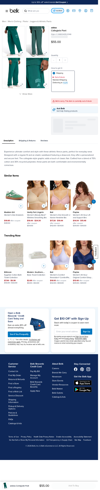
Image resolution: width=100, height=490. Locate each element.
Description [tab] (9, 142)
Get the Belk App (79, 445)
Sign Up (84, 397)
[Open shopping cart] (89, 10)
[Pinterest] (80, 436)
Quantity (53, 55)
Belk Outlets (56, 459)
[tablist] (49, 143)
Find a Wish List (15, 458)
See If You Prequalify (19, 398)
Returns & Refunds (16, 446)
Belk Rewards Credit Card (36, 432)
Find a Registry (14, 454)
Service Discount (15, 462)
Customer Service (13, 432)
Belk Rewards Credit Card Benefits (36, 451)
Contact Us (13, 438)
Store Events (56, 447)
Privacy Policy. (68, 404)
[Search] (25, 11)
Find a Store (13, 450)
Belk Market (56, 455)
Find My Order (14, 442)
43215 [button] (64, 82)
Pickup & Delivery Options (16, 474)
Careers (54, 435)
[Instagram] (87, 436)
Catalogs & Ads (58, 463)
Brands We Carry (58, 439)
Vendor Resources (59, 451)
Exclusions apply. (80, 404)
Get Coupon (60, 2)
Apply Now (34, 458)
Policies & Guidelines (13, 481)
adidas (53, 28)
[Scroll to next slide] (92, 203)
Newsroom (56, 443)
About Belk (56, 430)
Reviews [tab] (44, 142)
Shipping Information (13, 467)
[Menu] (7, 11)
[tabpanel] (49, 160)
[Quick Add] (21, 208)
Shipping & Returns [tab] (27, 142)
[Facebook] (74, 436)
